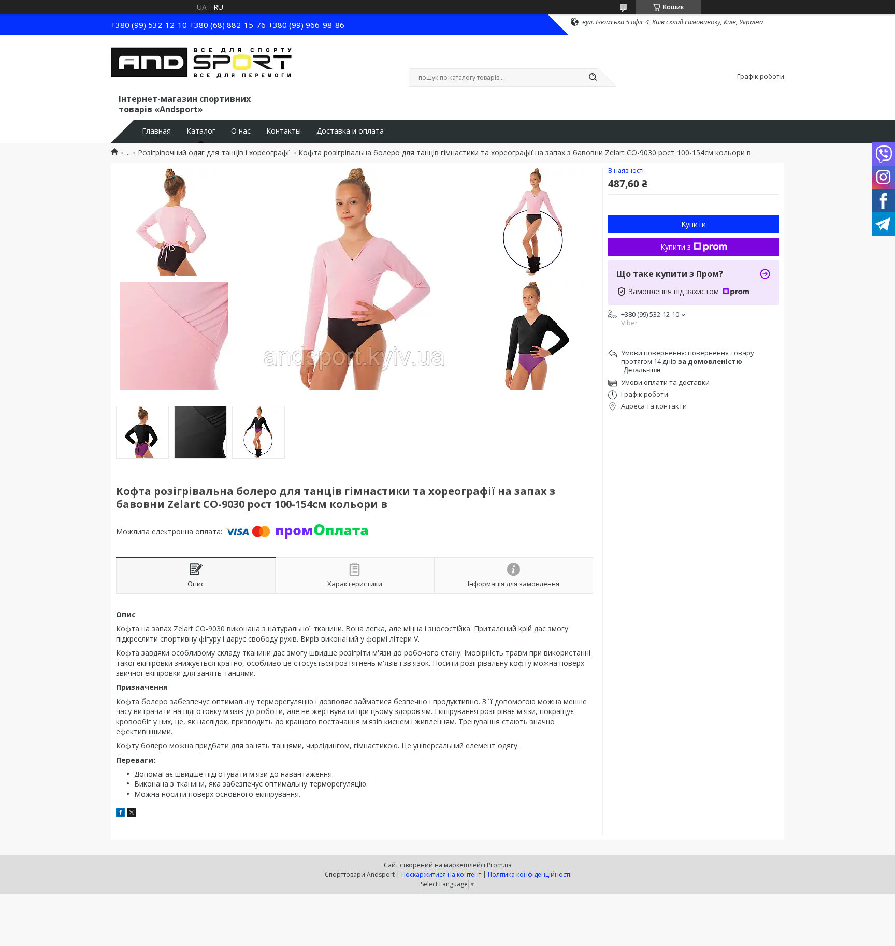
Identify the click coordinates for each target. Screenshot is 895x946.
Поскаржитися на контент (441, 874)
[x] (131, 814)
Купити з (675, 247)
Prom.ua (499, 865)
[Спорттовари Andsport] (201, 66)
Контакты (283, 131)
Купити (693, 224)
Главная (156, 131)
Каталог (200, 131)
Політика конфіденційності (529, 874)
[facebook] (120, 814)
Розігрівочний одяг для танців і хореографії (214, 152)
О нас (241, 131)
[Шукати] (592, 77)
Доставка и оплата (350, 131)
